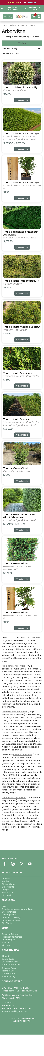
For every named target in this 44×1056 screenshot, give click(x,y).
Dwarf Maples (8, 939)
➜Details (32, 2)
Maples (5, 881)
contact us (14, 990)
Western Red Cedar (22, 754)
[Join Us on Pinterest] (21, 865)
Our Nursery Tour (10, 961)
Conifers (6, 878)
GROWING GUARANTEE (13, 8)
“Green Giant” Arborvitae (14, 797)
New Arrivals (8, 892)
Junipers (6, 942)
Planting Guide (9, 914)
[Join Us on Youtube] (29, 865)
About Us (6, 956)
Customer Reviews (11, 920)
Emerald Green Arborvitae (14, 711)
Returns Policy (8, 973)
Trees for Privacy (10, 934)
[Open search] (10, 16)
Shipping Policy (9, 968)
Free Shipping (8, 976)
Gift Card (6, 895)
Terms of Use (8, 970)
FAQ (4, 906)
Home (4, 25)
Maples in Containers (12, 936)
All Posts (6, 945)
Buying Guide (8, 959)
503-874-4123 (9, 1002)
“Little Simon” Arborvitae (13, 665)
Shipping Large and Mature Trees (17, 909)
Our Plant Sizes (9, 911)
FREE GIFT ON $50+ (34, 8)
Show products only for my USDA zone (22, 36)
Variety (21, 25)
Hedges (12, 25)
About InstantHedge (11, 917)
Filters (23, 43)
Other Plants (8, 886)
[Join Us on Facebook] (4, 865)
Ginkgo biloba (8, 884)
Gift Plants (7, 923)
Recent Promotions (11, 964)
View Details (22, 100)
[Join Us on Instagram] (12, 865)
